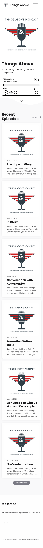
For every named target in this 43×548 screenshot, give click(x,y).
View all (35, 117)
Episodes (5, 523)
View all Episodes (22, 483)
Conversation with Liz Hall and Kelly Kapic (22, 404)
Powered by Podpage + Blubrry (29, 539)
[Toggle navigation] (35, 5)
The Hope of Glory (19, 164)
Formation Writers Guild (20, 343)
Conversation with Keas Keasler (20, 281)
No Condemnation (20, 464)
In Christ (12, 222)
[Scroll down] (21, 101)
